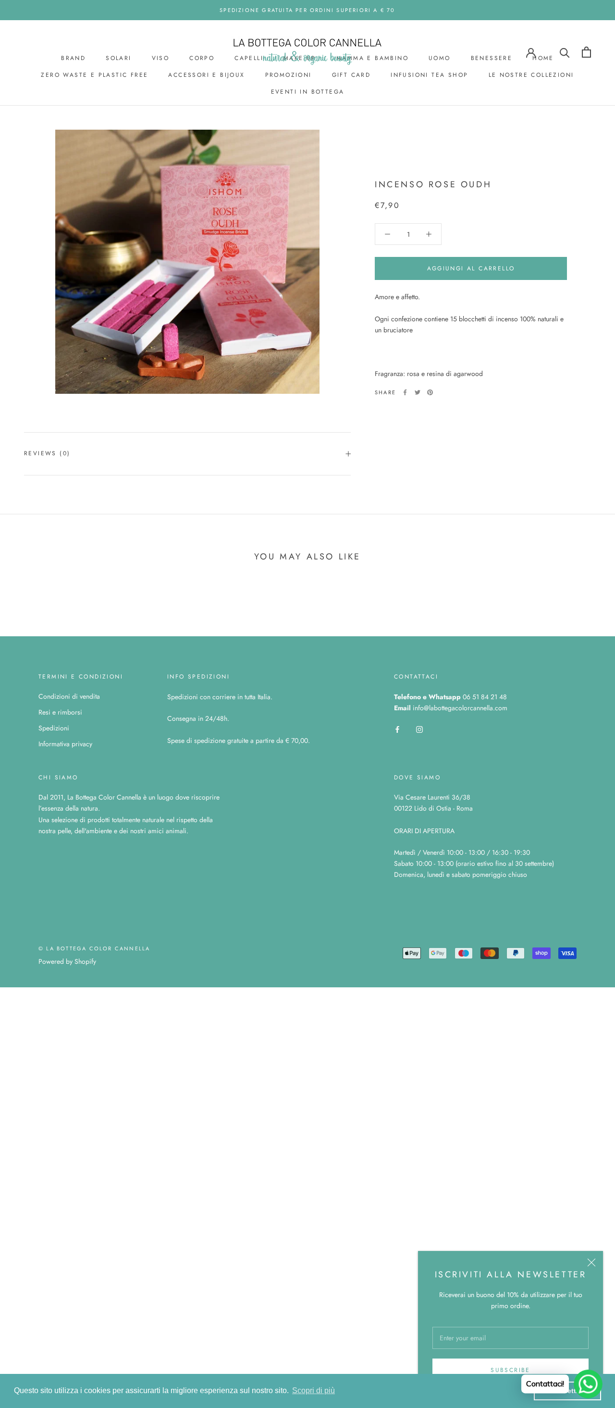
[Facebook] (405, 392)
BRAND (73, 58)
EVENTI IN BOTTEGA (307, 91)
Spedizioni (53, 728)
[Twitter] (417, 392)
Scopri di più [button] (313, 1390)
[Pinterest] (430, 392)
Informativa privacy (65, 744)
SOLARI (118, 58)
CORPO (201, 58)
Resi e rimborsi (60, 712)
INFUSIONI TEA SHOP (429, 75)
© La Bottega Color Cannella (94, 948)
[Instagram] (419, 728)
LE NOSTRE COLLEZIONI (531, 75)
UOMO (440, 58)
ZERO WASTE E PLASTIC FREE (94, 75)
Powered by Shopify (67, 961)
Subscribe (510, 1370)
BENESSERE (492, 58)
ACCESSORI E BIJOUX (206, 75)
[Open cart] (586, 52)
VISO (161, 58)
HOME (543, 58)
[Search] (565, 52)
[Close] (591, 1262)
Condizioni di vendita (69, 696)
